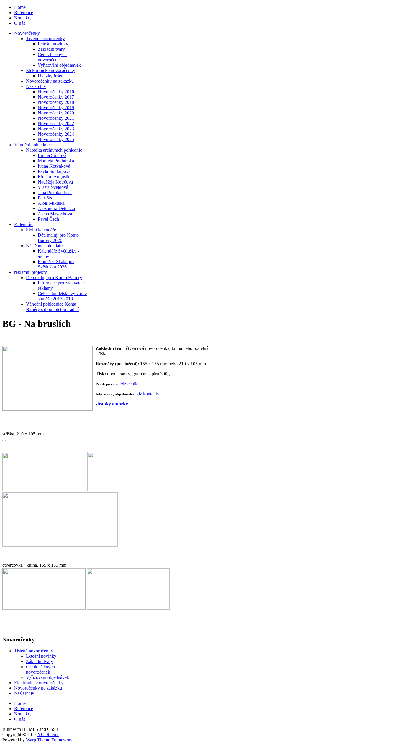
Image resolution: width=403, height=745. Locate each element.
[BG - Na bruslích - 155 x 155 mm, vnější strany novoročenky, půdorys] (44, 607)
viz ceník (129, 383)
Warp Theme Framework (49, 739)
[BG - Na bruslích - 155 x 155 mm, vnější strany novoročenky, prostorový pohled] (3, 617)
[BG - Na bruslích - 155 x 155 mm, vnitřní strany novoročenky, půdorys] (128, 607)
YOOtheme (48, 734)
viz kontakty (147, 393)
